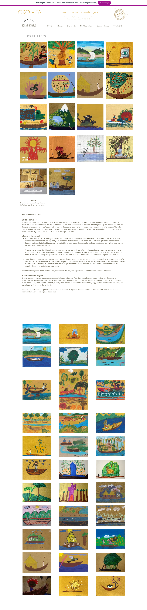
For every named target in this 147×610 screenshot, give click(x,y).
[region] (33, 55)
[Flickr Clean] (123, 600)
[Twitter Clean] (118, 600)
